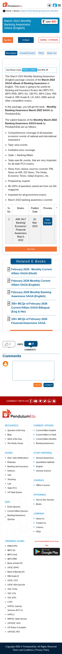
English (39, 466)
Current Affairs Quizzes (17, 511)
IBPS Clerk (12, 554)
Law (9, 484)
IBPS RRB (12, 559)
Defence (11, 471)
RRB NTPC (12, 546)
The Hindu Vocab (15, 443)
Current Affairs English (46, 430)
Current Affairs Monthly (46, 439)
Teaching (11, 479)
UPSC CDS (12, 580)
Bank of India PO (14, 563)
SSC (9, 475)
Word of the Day (14, 439)
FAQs (41, 53)
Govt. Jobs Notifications (17, 458)
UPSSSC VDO (14, 623)
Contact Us (41, 523)
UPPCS (10, 614)
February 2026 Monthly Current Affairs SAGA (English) (30, 282)
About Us (40, 519)
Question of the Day (16, 430)
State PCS (12, 488)
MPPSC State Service (17, 619)
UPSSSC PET (13, 632)
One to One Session (45, 500)
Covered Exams (27, 53)
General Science (43, 471)
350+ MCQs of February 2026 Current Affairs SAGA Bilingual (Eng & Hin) (30, 307)
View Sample (47, 221)
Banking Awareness (45, 443)
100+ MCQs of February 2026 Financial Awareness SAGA (29, 321)
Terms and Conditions (23, 650)
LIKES (20, 344)
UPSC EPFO (13, 567)
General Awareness (45, 458)
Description (11, 53)
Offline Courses (43, 485)
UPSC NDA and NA (16, 585)
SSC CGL (11, 593)
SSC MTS (11, 598)
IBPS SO (11, 550)
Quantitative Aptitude (45, 462)
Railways (11, 462)
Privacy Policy (42, 650)
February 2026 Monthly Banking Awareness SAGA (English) (31, 294)
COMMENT (48, 385)
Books (39, 504)
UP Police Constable (16, 627)
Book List (51, 53)
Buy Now (7, 40)
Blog (9, 435)
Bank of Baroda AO (15, 572)
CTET (10, 602)
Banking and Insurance (17, 466)
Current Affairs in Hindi (46, 435)
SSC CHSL (12, 589)
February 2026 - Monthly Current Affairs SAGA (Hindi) (31, 271)
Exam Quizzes (13, 507)
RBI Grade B (13, 576)
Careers (39, 527)
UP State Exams (14, 492)
